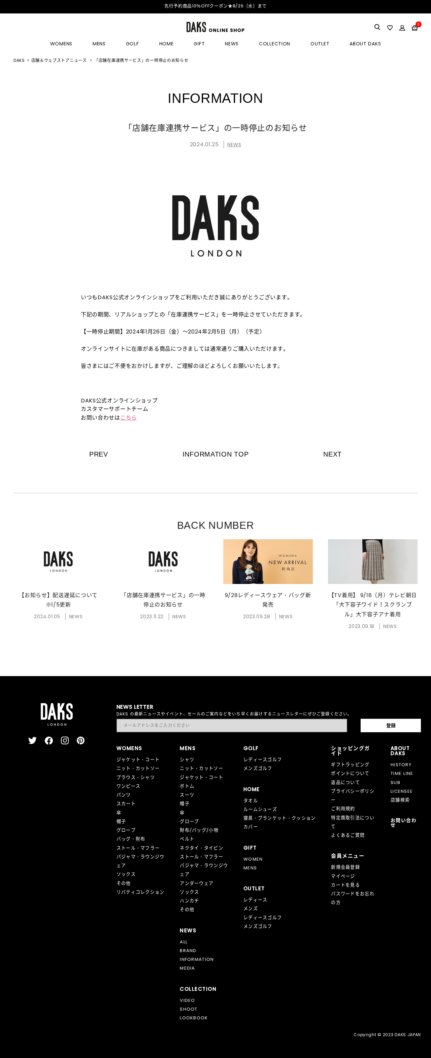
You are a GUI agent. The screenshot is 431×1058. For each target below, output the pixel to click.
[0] (415, 27)
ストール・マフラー (138, 848)
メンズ (250, 908)
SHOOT (189, 1009)
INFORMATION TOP (216, 454)
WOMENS (61, 43)
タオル (250, 800)
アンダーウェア (196, 883)
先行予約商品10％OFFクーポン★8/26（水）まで (215, 6)
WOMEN (253, 859)
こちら (128, 418)
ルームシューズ (260, 809)
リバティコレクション (141, 892)
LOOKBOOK (194, 1018)
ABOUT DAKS (365, 43)
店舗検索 (400, 800)
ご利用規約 (343, 809)
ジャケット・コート (138, 759)
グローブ (126, 830)
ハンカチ (189, 901)
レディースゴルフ (262, 759)
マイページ (343, 876)
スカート (126, 803)
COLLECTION (274, 43)
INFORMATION (197, 959)
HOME (166, 43)
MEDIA (187, 968)
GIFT (199, 43)
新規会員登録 (345, 867)
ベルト (187, 839)
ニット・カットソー (138, 768)
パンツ (124, 795)
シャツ (187, 759)
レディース (255, 900)
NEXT (332, 454)
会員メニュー (347, 855)
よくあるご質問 (348, 835)
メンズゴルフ (257, 768)
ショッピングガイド (350, 751)
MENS (99, 43)
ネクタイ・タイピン (201, 848)
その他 (124, 883)
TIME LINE (402, 773)
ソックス (126, 874)
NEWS (232, 43)
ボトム (187, 786)
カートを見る (345, 885)
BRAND (188, 950)
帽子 (121, 821)
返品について (345, 782)
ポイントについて (350, 773)
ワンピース (129, 786)
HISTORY (401, 764)
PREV (98, 454)
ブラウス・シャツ (136, 777)
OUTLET (319, 43)
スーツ (187, 795)
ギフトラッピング (350, 764)
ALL (184, 942)
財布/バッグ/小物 (199, 830)
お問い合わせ (404, 822)
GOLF (132, 43)
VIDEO (187, 1000)
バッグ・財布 (131, 839)
